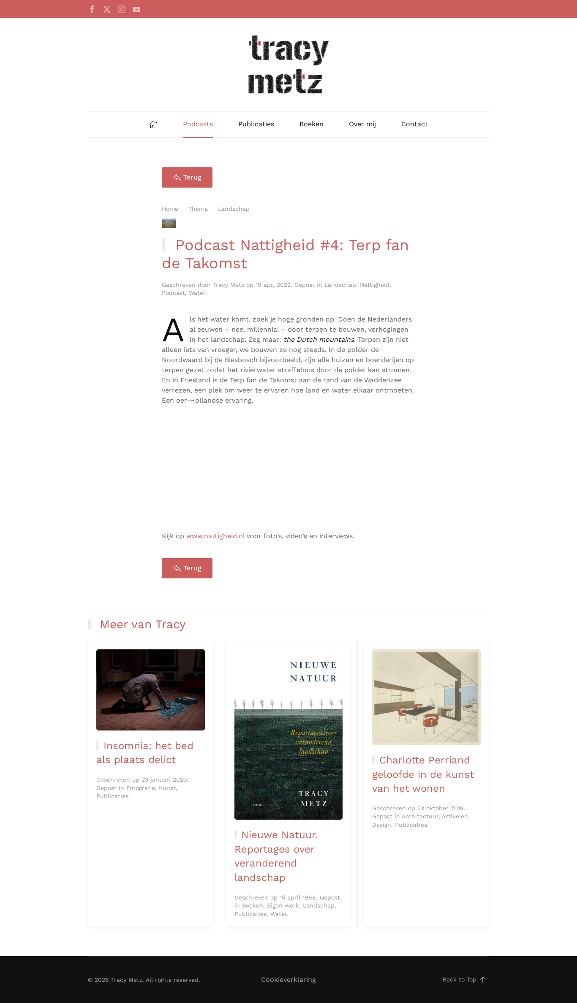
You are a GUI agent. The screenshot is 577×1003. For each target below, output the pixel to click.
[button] (482, 979)
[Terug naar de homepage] (288, 64)
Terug (192, 177)
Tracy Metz (228, 284)
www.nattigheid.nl (215, 536)
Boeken (311, 124)
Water (197, 292)
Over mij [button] (362, 124)
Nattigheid (374, 284)
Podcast (173, 292)
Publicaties (256, 124)
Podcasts (198, 124)
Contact (414, 124)
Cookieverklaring (288, 980)
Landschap (340, 284)
